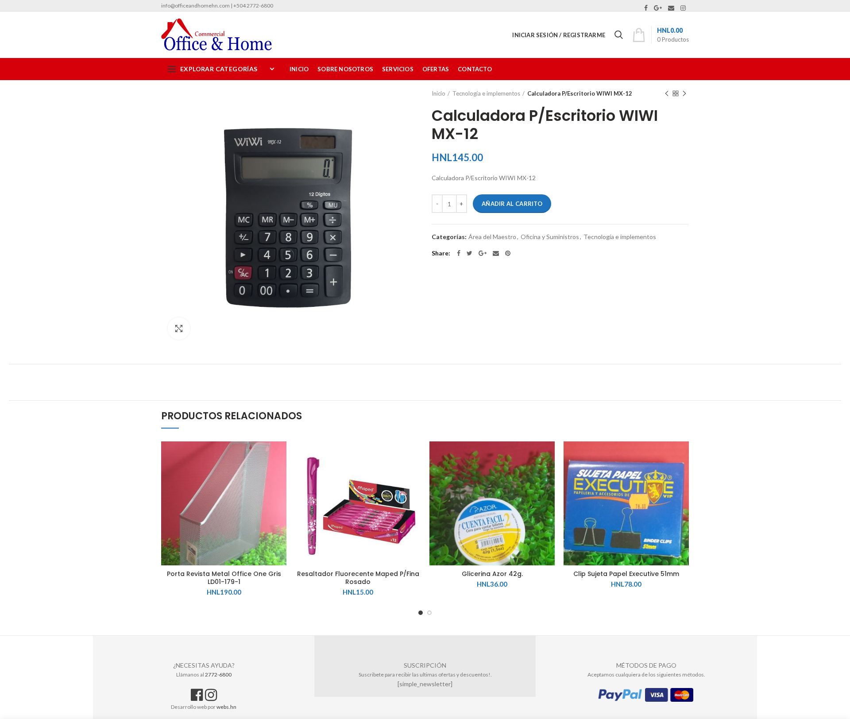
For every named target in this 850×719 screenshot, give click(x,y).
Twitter (469, 253)
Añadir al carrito (512, 203)
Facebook (646, 8)
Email (671, 8)
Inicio (438, 93)
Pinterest (508, 253)
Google (658, 8)
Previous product (666, 93)
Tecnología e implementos (486, 93)
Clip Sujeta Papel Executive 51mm (626, 574)
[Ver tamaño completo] (179, 328)
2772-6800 (218, 674)
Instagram (683, 8)
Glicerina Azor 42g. (492, 574)
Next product (684, 93)
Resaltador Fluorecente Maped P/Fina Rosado (358, 578)
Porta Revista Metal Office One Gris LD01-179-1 (224, 578)
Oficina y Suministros (550, 236)
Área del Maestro (492, 236)
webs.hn (226, 707)
